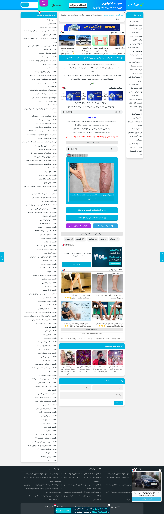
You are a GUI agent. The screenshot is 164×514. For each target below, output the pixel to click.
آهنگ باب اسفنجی (49, 35)
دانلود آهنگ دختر (49, 168)
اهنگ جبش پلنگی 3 (49, 297)
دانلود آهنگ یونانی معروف (46, 405)
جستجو (25, 5)
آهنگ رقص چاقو (50, 183)
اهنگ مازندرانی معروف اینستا (45, 72)
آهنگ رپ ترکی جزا (49, 334)
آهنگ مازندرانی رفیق (48, 416)
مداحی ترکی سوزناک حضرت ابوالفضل (43, 90)
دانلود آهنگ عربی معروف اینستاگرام (43, 75)
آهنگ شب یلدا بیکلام (48, 234)
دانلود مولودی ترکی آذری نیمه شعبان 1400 (40, 160)
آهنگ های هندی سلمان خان (45, 401)
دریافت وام (77, 264)
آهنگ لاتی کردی (50, 327)
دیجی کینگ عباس (49, 253)
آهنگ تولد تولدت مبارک (47, 305)
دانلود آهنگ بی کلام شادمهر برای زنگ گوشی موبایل (135, 88)
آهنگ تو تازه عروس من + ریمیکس (43, 209)
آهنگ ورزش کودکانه (48, 457)
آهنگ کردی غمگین (49, 279)
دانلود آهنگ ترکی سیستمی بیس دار (43, 153)
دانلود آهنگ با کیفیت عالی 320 (90, 210)
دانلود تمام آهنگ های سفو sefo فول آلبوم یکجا (135, 25)
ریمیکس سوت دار (49, 260)
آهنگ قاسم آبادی (50, 427)
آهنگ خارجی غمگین (49, 64)
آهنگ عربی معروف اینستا (47, 353)
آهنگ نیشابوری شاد (49, 420)
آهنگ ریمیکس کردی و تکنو (46, 434)
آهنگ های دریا (50, 286)
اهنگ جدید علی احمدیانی (47, 83)
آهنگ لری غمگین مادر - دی (46, 323)
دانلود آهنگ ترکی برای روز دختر (45, 146)
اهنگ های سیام (50, 172)
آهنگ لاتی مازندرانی (49, 216)
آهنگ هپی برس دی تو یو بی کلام (44, 379)
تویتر (102, 239)
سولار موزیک (51, 20)
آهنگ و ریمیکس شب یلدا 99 (45, 438)
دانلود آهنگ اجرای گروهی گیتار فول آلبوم (41, 205)
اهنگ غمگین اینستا (49, 57)
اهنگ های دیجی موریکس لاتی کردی (43, 257)
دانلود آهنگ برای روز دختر (46, 149)
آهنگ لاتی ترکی (50, 331)
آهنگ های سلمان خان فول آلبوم (44, 442)
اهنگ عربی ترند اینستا (48, 27)
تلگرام (67, 239)
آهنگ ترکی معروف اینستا (47, 349)
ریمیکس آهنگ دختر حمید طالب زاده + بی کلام (39, 142)
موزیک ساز (119, 15)
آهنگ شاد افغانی (50, 242)
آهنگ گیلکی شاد (50, 431)
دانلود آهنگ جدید (102, 338)
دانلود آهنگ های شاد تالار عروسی (44, 194)
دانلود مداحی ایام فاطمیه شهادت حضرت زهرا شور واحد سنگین (92, 136)
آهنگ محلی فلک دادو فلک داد (45, 386)
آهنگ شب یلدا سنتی (48, 238)
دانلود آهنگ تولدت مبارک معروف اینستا (41, 135)
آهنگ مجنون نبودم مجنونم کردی (44, 320)
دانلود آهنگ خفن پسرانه (47, 138)
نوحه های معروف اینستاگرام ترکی (44, 98)
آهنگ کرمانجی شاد (49, 423)
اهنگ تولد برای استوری (47, 53)
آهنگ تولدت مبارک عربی (47, 375)
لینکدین (91, 239)
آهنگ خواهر (51, 271)
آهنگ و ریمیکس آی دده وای (45, 364)
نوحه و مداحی (109, 15)
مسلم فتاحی (51, 68)
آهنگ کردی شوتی (49, 360)
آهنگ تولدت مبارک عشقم (47, 268)
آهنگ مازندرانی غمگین (48, 220)
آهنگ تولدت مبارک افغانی (47, 383)
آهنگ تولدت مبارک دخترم (47, 179)
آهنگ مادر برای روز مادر (47, 175)
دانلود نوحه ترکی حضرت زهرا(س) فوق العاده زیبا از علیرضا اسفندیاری (93, 58)
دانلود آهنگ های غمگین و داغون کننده (42, 164)
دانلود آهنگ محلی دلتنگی (47, 394)
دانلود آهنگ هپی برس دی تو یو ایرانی (42, 294)
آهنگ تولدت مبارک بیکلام (47, 301)
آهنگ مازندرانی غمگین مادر (46, 408)
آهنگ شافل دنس (49, 290)
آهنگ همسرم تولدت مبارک (46, 246)
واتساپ (79, 239)
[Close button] (160, 470)
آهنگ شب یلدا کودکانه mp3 (45, 231)
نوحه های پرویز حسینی (47, 101)
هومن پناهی (51, 86)
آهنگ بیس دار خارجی (48, 357)
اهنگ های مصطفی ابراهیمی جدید (44, 79)
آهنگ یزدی (52, 460)
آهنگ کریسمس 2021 (48, 223)
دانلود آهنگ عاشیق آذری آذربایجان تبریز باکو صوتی (82, 492)
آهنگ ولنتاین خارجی (48, 264)
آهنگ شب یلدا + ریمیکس (46, 227)
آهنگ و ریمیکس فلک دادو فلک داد (43, 368)
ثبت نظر (118, 403)
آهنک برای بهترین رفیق (47, 412)
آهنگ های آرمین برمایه (47, 120)
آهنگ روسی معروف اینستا (46, 346)
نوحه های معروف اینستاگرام (46, 94)
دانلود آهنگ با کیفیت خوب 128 (90, 217)
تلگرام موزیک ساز (104, 226)
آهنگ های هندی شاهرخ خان (45, 397)
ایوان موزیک (51, 23)
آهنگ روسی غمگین (49, 283)
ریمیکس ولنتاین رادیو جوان (46, 249)
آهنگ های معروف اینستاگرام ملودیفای (42, 46)
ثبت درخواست (146, 499)
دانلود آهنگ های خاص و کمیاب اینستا (42, 61)
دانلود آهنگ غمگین (87, 338)
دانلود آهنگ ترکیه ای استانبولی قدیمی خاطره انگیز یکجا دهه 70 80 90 (135, 103)
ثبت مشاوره (92, 199)
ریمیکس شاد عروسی (48, 201)
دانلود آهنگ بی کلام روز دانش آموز (43, 116)
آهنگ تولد (52, 371)
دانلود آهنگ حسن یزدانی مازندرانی (44, 197)
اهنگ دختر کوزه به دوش (47, 308)
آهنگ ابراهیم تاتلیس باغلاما (46, 342)
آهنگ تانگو (52, 390)
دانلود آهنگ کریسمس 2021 (46, 449)
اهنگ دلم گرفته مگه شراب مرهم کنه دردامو (40, 316)
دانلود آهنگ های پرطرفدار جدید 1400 (42, 131)
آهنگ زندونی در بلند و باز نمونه (44, 275)
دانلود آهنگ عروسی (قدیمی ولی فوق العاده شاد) (39, 31)
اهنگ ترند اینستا (50, 49)
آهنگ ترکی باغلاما (50, 338)
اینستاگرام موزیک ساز (77, 226)
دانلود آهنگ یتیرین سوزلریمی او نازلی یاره (41, 312)
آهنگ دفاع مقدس (49, 453)
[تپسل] (65, 25)
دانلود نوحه (92, 117)
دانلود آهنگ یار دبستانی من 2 (45, 123)
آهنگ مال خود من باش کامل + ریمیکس (41, 212)
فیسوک (112, 239)
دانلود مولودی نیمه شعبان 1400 (44, 157)
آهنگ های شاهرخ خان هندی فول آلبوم (42, 446)
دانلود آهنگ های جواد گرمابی (45, 127)
